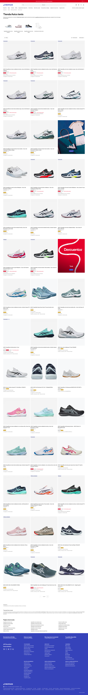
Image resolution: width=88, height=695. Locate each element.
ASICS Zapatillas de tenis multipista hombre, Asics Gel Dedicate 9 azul (44, 70)
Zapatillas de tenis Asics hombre (8, 32)
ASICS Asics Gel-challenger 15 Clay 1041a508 (67, 347)
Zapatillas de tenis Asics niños (28, 32)
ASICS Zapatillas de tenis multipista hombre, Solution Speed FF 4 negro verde (71, 504)
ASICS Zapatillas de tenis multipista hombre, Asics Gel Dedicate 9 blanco (16, 70)
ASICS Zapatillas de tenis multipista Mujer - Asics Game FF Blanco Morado (70, 228)
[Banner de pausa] (82, 1)
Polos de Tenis (5, 626)
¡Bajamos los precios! (54, 7)
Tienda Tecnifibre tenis (62, 622)
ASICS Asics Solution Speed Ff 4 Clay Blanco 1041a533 (14, 387)
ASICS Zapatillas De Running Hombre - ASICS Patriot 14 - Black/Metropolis (69, 427)
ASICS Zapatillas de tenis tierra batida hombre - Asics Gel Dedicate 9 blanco (42, 109)
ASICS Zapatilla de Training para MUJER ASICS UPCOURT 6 (69, 387)
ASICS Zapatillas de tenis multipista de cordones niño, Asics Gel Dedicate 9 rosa (16, 427)
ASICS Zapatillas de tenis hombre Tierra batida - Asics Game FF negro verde (44, 268)
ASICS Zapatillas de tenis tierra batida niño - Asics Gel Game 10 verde (71, 308)
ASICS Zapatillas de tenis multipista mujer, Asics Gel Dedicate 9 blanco (71, 70)
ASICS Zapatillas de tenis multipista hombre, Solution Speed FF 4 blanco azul (16, 308)
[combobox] (82, 37)
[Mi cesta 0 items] (83, 5)
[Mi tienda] (76, 5)
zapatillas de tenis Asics (39, 17)
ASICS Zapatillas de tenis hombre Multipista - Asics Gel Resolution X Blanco (14, 188)
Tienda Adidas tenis (62, 623)
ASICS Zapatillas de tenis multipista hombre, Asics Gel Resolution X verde (42, 427)
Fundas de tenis (61, 629)
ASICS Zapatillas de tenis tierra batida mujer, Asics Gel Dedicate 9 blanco (16, 109)
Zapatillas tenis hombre (62, 626)
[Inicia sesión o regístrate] (81, 5)
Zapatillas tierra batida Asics (36, 622)
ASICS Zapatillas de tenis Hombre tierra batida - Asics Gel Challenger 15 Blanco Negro (15, 149)
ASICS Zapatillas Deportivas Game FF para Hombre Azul (42, 307)
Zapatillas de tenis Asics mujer (18, 32)
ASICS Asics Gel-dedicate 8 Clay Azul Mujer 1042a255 (69, 545)
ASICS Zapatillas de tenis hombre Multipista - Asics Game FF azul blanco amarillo (71, 188)
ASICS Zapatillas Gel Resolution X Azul (11, 347)
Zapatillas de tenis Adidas (8, 623)
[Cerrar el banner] (84, 1)
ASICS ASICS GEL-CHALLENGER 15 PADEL (11, 585)
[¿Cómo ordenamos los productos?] (71, 37)
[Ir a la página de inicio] (8, 5)
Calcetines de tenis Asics (39, 31)
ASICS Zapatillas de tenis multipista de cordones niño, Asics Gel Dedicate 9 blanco (44, 466)
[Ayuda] (78, 5)
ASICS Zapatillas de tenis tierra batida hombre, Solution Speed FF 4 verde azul (44, 348)
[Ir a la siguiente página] (47, 596)
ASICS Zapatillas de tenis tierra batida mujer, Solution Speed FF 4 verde (16, 466)
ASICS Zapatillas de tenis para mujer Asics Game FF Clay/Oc (70, 465)
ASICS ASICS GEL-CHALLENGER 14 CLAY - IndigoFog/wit (69, 585)
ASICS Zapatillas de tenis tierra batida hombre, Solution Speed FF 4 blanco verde (44, 228)
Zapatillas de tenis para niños (36, 623)
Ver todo (71, 269)
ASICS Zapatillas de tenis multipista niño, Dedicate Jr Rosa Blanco (15, 545)
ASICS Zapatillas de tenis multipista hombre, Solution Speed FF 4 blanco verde (71, 109)
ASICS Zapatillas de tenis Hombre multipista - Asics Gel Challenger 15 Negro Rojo (42, 188)
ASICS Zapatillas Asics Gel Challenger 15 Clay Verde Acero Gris (43, 585)
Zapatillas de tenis (34, 629)
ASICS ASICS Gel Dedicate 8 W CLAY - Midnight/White (42, 387)
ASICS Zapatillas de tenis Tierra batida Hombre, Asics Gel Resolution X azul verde (15, 228)
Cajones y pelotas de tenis (8, 629)
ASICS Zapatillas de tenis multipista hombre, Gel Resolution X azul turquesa (16, 504)
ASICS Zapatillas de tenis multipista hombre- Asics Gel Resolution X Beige (42, 545)
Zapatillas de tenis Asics (7, 622)
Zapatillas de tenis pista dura (36, 626)
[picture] (16, 54)
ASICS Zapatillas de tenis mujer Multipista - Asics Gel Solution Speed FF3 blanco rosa (16, 268)
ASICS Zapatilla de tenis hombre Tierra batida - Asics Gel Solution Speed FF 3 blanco (42, 504)
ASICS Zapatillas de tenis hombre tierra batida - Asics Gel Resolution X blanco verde (42, 149)
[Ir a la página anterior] (40, 596)
